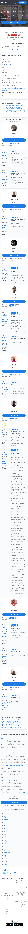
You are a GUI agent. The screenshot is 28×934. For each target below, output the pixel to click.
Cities (7, 889)
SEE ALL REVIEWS (14, 49)
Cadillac (6, 818)
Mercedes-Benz (8, 845)
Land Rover (7, 839)
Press (7, 882)
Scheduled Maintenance (7, 895)
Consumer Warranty (21, 880)
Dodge (5, 821)
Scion (5, 858)
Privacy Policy (21, 885)
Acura (5, 812)
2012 (20, 749)
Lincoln (5, 842)
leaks (2, 794)
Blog (7, 899)
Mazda (5, 843)
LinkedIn (7, 913)
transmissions (9, 779)
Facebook (7, 911)
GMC (5, 825)
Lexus (5, 840)
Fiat (5, 822)
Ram (5, 855)
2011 (21, 779)
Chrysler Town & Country (4, 154)
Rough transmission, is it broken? (9, 767)
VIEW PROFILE (14, 133)
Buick (5, 816)
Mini (5, 848)
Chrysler (3, 749)
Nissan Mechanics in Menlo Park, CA (14, 105)
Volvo (5, 866)
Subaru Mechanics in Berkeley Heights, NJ (13, 725)
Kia (4, 837)
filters (11, 792)
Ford (5, 824)
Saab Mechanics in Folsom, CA (13, 107)
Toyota (5, 863)
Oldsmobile (7, 852)
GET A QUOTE (22, 2)
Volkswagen (7, 864)
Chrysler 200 (16, 749)
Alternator (5, 159)
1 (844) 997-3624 (6, 64)
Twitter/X (7, 915)
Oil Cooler (5, 344)
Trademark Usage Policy (21, 887)
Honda (5, 828)
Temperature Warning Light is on (6, 704)
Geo (5, 827)
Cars (7, 891)
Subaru (5, 860)
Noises (7, 749)
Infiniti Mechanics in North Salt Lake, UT (15, 110)
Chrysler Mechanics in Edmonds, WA (14, 114)
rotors (10, 749)
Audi (5, 813)
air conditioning (19, 765)
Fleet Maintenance (7, 885)
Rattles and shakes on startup (9, 780)
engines (8, 792)
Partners (7, 897)
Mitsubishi (6, 849)
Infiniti (5, 833)
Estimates (7, 893)
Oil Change (5, 389)
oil (4, 794)
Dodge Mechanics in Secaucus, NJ (14, 108)
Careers (7, 887)
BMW (5, 815)
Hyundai (6, 831)
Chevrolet (6, 819)
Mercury (6, 846)
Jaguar (5, 834)
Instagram (7, 917)
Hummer (6, 830)
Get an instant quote (14, 802)
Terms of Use (21, 889)
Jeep (5, 836)
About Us (7, 880)
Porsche (6, 854)
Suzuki (5, 861)
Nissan (5, 851)
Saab (5, 857)
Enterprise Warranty (21, 882)
